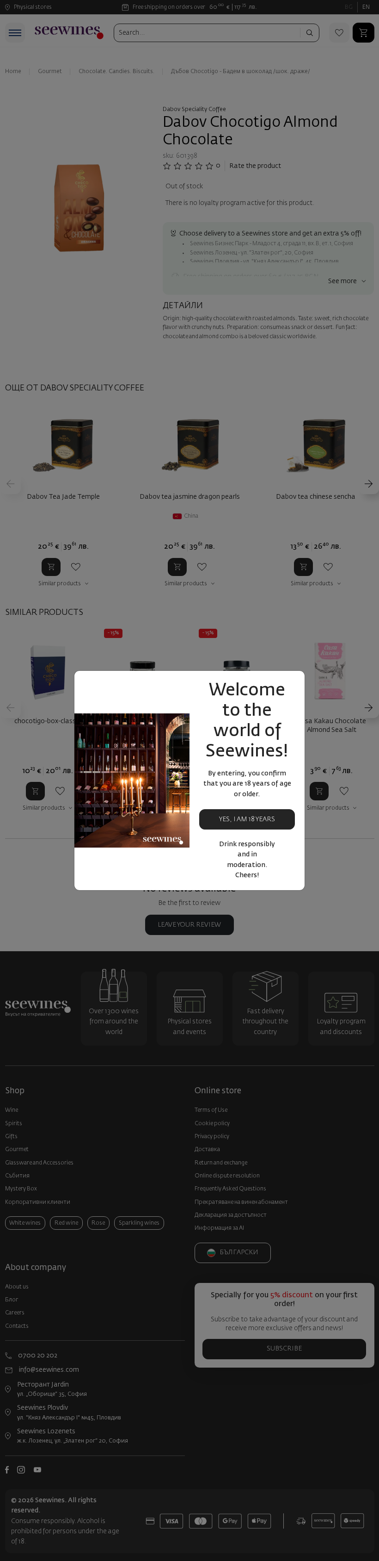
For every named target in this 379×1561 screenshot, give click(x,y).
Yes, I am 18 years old (247, 823)
